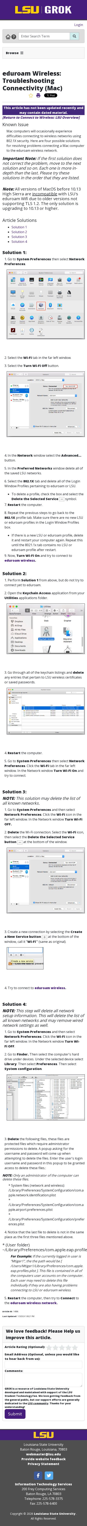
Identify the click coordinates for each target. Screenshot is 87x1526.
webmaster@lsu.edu (43, 1454)
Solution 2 (19, 232)
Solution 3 (19, 237)
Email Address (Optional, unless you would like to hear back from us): (42, 1356)
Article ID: (7, 1311)
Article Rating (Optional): (25, 1347)
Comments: (14, 1371)
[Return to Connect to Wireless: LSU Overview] (41, 117)
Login (78, 25)
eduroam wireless (19, 560)
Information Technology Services (43, 1484)
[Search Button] (74, 36)
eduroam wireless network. (34, 1303)
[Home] (8, 36)
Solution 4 (19, 241)
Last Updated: (9, 1316)
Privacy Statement (43, 1464)
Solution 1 (19, 227)
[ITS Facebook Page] (38, 1475)
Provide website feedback (43, 1459)
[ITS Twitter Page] (49, 1475)
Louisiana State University (54, 1514)
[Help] (13, 36)
